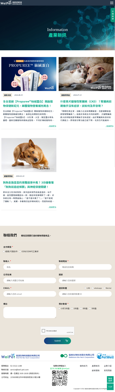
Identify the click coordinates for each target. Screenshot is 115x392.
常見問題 (108, 370)
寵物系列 (83, 365)
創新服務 (96, 370)
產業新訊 (96, 365)
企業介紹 (108, 365)
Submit (57, 341)
